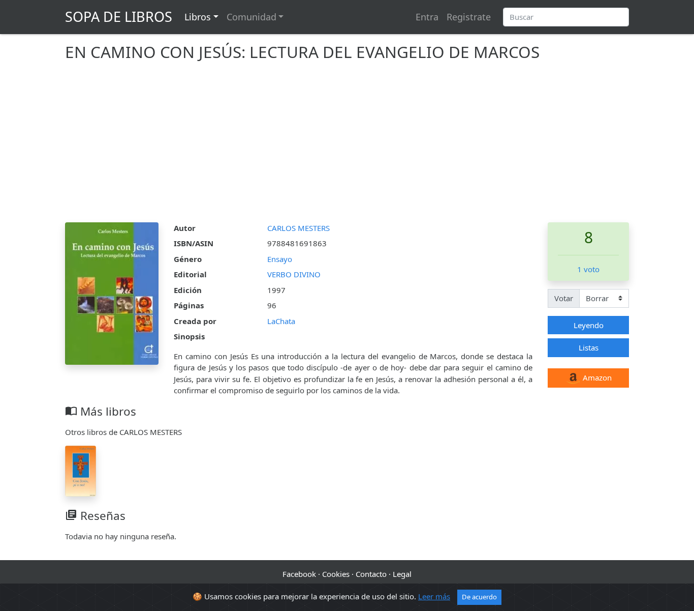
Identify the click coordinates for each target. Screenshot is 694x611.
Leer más (434, 596)
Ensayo (279, 259)
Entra (427, 17)
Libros (197, 17)
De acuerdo (479, 596)
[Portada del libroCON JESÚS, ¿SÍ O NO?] (80, 470)
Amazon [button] (596, 377)
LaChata (281, 321)
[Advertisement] (347, 146)
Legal (402, 574)
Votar (563, 298)
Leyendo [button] (589, 325)
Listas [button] (588, 347)
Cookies (336, 574)
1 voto (588, 269)
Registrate (469, 17)
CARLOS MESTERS (298, 228)
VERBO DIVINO (294, 274)
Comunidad (251, 17)
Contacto (371, 574)
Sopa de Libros (118, 16)
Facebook (299, 574)
